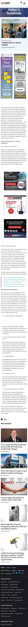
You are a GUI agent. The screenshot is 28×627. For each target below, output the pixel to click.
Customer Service (5, 587)
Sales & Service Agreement (16, 597)
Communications (4, 584)
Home (2, 573)
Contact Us (14, 570)
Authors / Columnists (5, 570)
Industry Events (17, 592)
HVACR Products (22, 608)
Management (14, 594)
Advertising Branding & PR (14, 581)
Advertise (14, 567)
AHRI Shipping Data (5, 608)
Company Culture (13, 584)
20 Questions (4, 581)
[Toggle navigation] (24, 3)
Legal (8, 594)
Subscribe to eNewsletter (6, 624)
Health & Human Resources (7, 592)
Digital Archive (21, 570)
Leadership (3, 594)
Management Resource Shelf (7, 613)
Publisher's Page (4, 597)
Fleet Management (20, 589)
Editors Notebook (14, 587)
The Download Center (6, 616)
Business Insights (19, 613)
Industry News (12, 611)
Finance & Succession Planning (7, 589)
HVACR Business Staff (9, 47)
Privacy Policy (8, 573)
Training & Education (18, 600)
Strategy (3, 600)
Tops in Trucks (9, 600)
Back (5, 419)
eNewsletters (14, 608)
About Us (8, 567)
